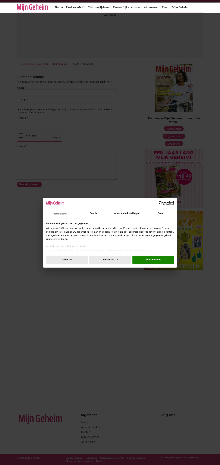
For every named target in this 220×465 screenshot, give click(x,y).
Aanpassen (108, 259)
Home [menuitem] (59, 7)
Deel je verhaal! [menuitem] (75, 7)
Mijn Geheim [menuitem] (180, 7)
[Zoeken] (201, 7)
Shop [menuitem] (165, 7)
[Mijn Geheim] (32, 7)
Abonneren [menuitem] (151, 7)
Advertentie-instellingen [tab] (126, 213)
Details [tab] (93, 213)
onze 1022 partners (63, 228)
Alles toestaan (152, 259)
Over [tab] (160, 213)
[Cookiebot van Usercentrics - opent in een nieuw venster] (161, 203)
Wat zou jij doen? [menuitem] (99, 7)
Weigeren (67, 259)
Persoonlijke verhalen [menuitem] (127, 7)
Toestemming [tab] (59, 213)
